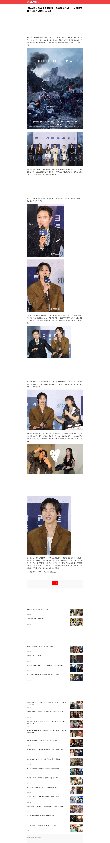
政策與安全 (32, 837)
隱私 (38, 837)
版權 (40, 837)
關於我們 (28, 837)
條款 (36, 837)
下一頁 (55, 583)
